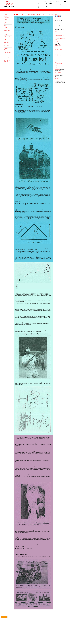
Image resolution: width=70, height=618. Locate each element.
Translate (61, 21)
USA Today (62, 52)
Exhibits (5, 23)
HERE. (47, 10)
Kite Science (6, 46)
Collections (6, 16)
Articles (6, 22)
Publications (6, 17)
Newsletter (7, 20)
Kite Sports (6, 48)
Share (47, 14)
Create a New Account (58, 56)
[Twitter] (57, 16)
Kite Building (6, 42)
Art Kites (5, 49)
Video (5, 25)
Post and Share (57, 65)
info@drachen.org (58, 45)
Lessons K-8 (6, 29)
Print (52, 14)
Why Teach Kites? (7, 30)
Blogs (6, 19)
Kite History (6, 43)
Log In (56, 62)
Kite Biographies (7, 51)
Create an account (57, 69)
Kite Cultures (6, 45)
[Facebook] (55, 16)
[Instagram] (60, 16)
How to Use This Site (58, 55)
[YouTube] (58, 16)
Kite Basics (6, 41)
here (62, 29)
